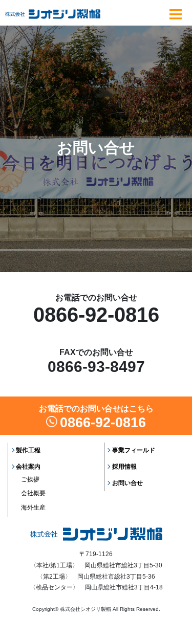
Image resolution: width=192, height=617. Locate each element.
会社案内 (28, 466)
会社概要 (33, 493)
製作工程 (28, 450)
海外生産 (33, 507)
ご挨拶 (30, 479)
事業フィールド (133, 450)
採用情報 (124, 466)
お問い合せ (127, 483)
